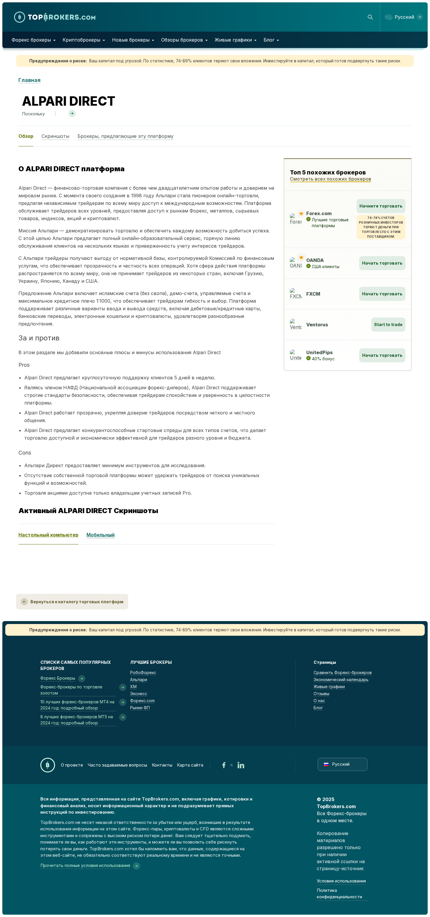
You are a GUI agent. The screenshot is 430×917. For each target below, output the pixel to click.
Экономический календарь (341, 679)
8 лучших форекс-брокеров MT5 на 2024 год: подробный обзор (76, 719)
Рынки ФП (140, 707)
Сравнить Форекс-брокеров (343, 672)
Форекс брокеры (31, 40)
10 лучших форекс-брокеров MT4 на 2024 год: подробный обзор (77, 704)
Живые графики (233, 40)
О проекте (72, 765)
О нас (319, 700)
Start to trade (388, 324)
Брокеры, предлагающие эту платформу (125, 136)
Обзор (25, 136)
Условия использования (341, 881)
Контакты (162, 765)
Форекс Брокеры (57, 678)
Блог (269, 40)
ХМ (133, 686)
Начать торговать (382, 262)
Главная (29, 80)
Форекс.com (142, 700)
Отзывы (321, 693)
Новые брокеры (130, 40)
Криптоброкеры (81, 40)
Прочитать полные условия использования (85, 865)
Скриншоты (55, 136)
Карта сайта (190, 765)
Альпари (138, 679)
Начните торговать (381, 205)
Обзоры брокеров (182, 40)
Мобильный (101, 535)
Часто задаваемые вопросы (117, 765)
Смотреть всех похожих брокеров (330, 178)
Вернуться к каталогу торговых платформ (76, 601)
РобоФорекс (143, 672)
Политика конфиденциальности (339, 893)
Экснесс (138, 693)
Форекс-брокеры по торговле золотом (71, 689)
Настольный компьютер (48, 535)
